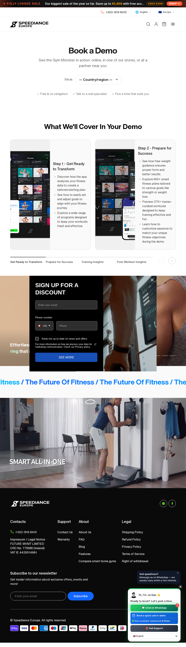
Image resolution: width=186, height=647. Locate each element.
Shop (173, 3)
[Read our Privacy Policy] (95, 344)
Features (85, 554)
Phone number (43, 317)
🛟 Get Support (154, 628)
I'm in (68, 79)
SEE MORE (66, 357)
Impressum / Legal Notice (27, 539)
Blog (82, 546)
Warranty (63, 539)
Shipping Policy (132, 532)
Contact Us (65, 532)
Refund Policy (131, 539)
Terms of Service (133, 554)
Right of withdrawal (135, 561)
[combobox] (44, 325)
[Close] (152, 280)
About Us (85, 532)
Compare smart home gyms (97, 561)
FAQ (81, 539)
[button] (148, 24)
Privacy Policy (131, 546)
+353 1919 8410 (116, 12)
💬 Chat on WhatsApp (160, 607)
